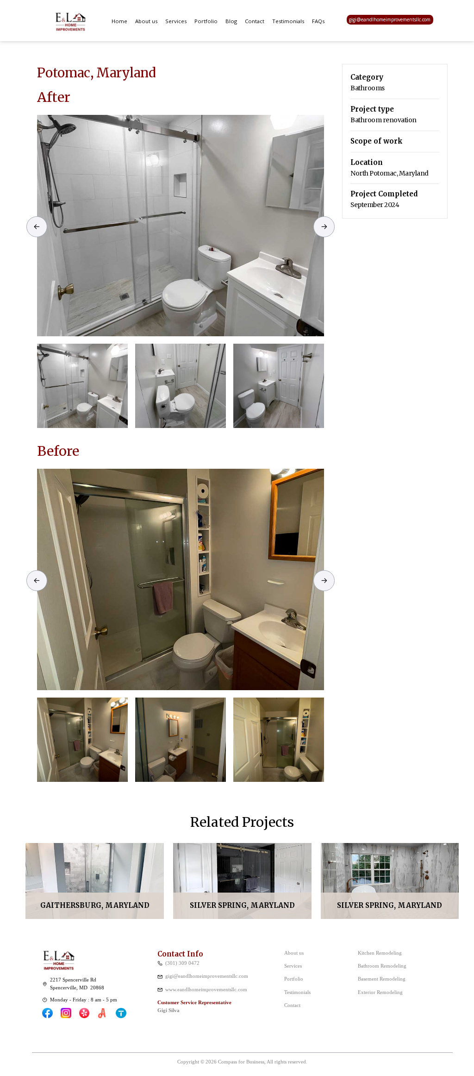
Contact (254, 21)
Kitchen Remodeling (380, 953)
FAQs (318, 21)
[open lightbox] (180, 225)
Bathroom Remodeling (382, 966)
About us (146, 21)
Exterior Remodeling (380, 992)
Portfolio (206, 21)
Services (176, 21)
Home (119, 21)
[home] (70, 20)
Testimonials (288, 21)
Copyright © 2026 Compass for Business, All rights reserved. (242, 1061)
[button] (175, 21)
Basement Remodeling (381, 979)
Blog (231, 21)
